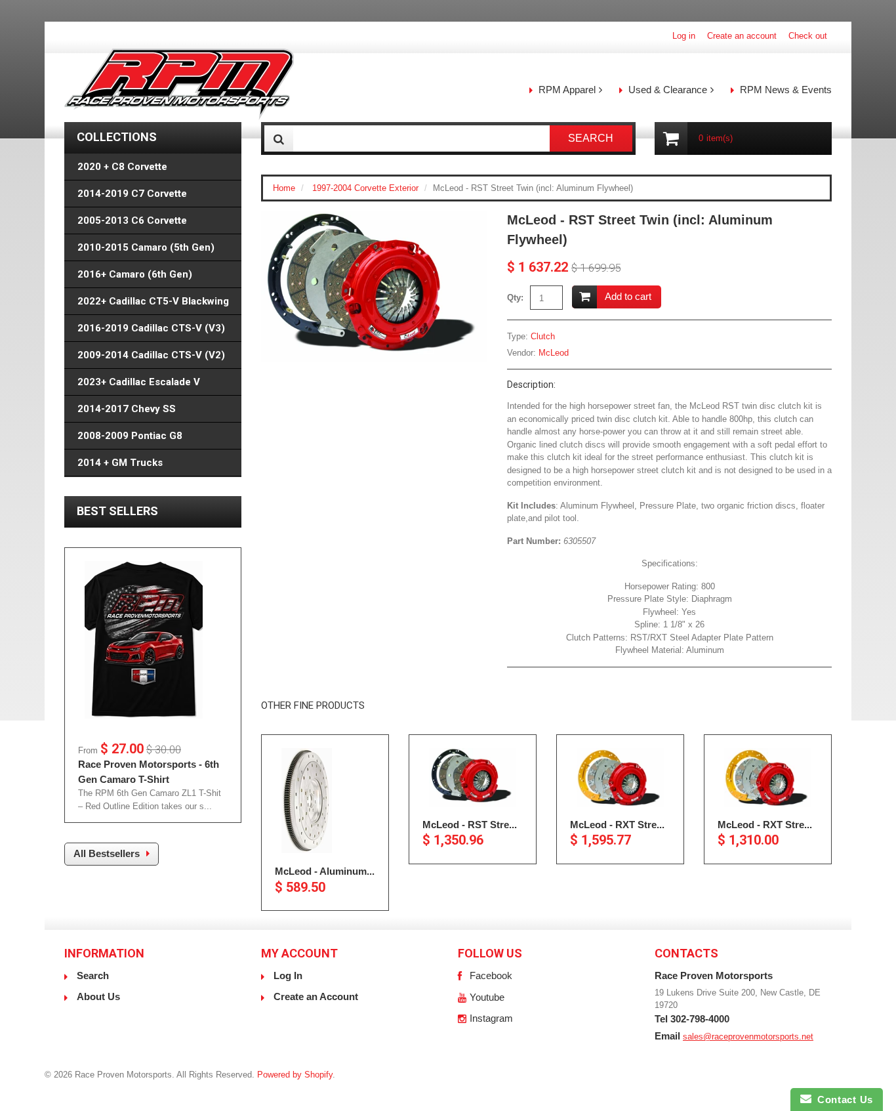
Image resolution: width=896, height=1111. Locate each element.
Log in (683, 36)
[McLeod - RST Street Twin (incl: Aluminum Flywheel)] (374, 217)
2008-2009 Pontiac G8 (129, 436)
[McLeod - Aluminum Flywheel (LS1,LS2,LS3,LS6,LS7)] (325, 800)
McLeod (554, 353)
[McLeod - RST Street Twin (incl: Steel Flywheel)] (472, 777)
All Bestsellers (106, 853)
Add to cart (628, 296)
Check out (807, 36)
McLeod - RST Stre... (469, 824)
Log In (288, 975)
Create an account (742, 36)
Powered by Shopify (295, 1075)
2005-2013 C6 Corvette (132, 220)
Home (284, 188)
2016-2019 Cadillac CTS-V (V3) (151, 328)
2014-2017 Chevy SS (126, 409)
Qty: (515, 298)
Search (93, 975)
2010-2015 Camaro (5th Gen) (145, 247)
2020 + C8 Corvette (122, 167)
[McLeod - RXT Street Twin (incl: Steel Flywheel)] (768, 777)
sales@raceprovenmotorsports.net (748, 1036)
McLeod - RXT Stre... (617, 824)
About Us (98, 996)
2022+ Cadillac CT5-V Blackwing (153, 301)
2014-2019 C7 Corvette (132, 193)
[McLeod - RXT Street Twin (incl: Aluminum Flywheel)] (620, 777)
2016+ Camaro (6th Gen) (134, 274)
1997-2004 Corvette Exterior (365, 188)
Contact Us (842, 1099)
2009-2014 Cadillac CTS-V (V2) (151, 355)
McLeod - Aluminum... (325, 871)
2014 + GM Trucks (120, 463)
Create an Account (316, 996)
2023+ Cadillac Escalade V (138, 382)
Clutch (543, 336)
